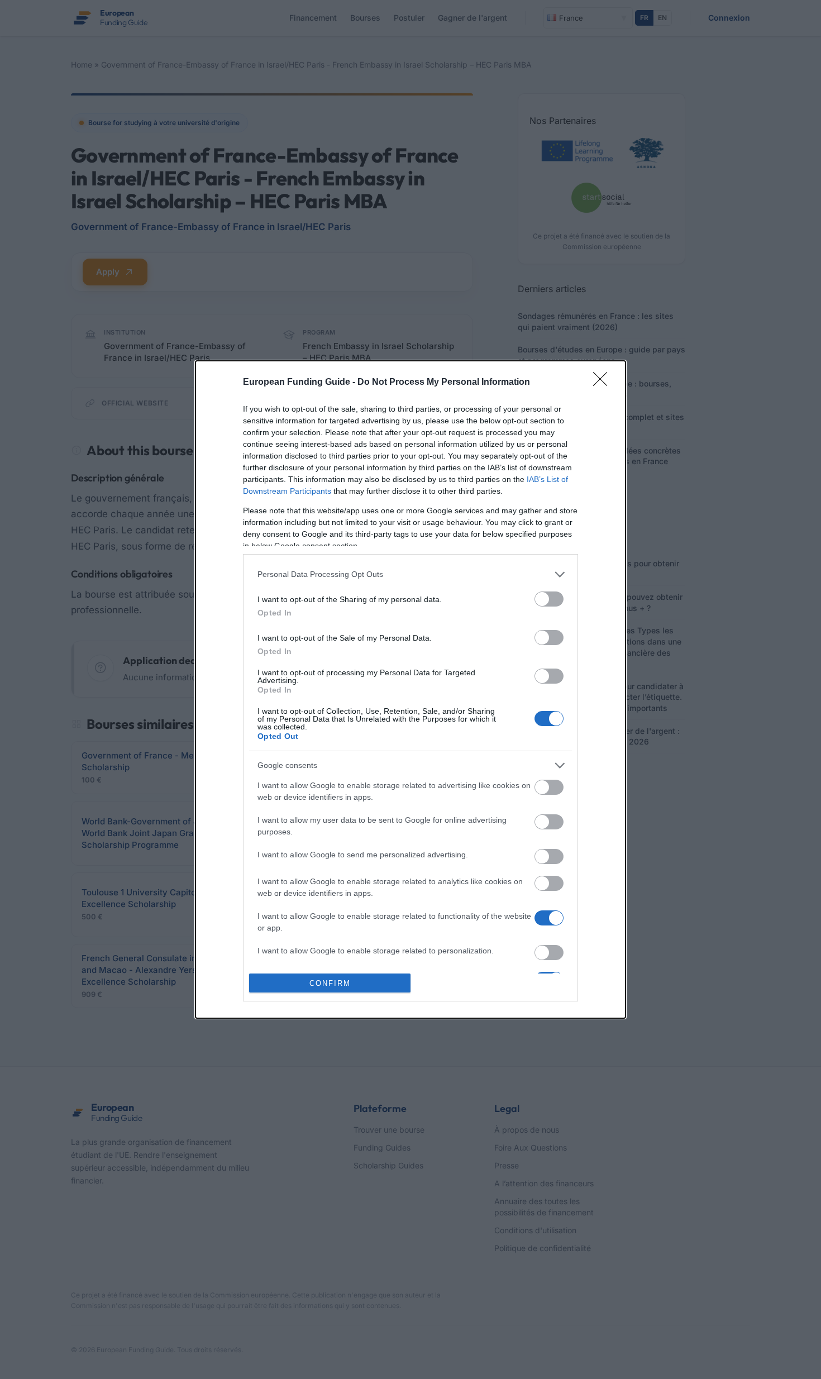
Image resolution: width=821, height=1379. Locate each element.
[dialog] (410, 690)
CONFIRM (330, 983)
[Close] (603, 382)
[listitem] (410, 574)
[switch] (549, 599)
